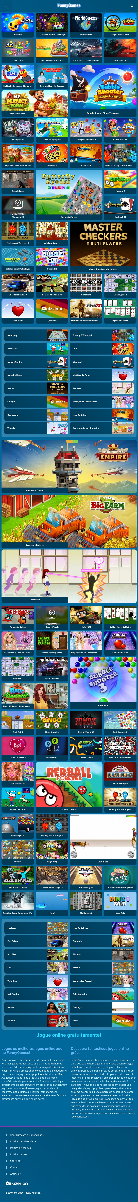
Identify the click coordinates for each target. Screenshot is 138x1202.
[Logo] (69, 6)
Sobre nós (16, 1160)
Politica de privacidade (23, 1141)
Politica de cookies (20, 1147)
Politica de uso (18, 1154)
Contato (14, 1167)
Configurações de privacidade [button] (27, 1135)
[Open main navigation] (6, 6)
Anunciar (15, 1173)
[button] (132, 6)
